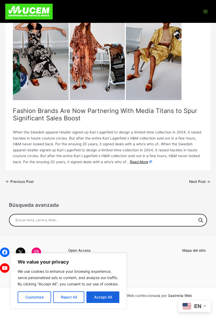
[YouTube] (4, 268)
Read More (139, 162)
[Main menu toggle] (205, 11)
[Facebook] (4, 252)
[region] (68, 280)
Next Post (199, 181)
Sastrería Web (180, 296)
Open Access (79, 250)
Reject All (69, 297)
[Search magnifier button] (200, 220)
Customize (34, 297)
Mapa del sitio (194, 250)
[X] (20, 252)
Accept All (103, 297)
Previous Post (20, 181)
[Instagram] (36, 252)
